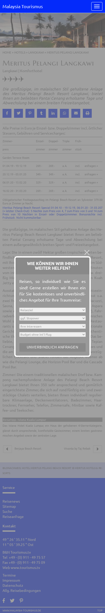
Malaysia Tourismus (23, 6)
